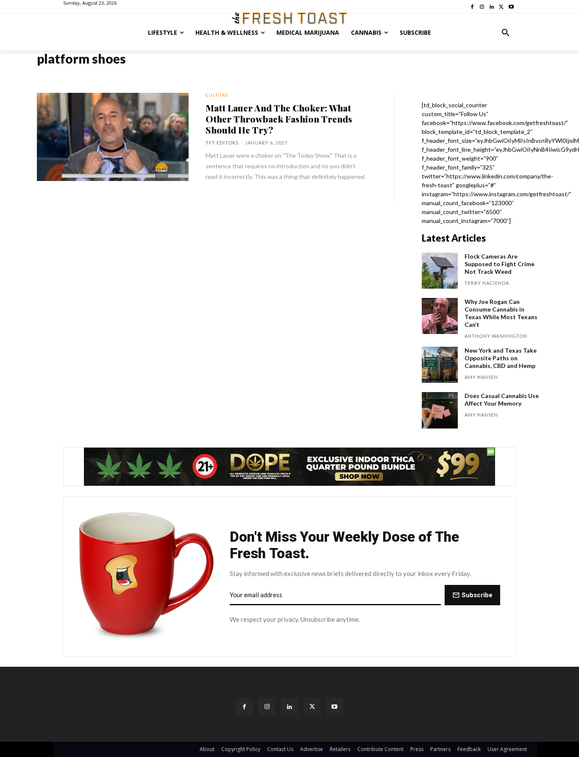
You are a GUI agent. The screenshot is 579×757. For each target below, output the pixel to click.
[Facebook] (244, 706)
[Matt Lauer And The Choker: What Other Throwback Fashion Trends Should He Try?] (113, 137)
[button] (505, 32)
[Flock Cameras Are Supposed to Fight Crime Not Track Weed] (440, 271)
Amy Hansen (481, 377)
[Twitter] (312, 706)
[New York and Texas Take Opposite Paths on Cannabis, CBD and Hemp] (440, 365)
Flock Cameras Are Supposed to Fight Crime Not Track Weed (499, 264)
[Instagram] (267, 706)
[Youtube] (334, 706)
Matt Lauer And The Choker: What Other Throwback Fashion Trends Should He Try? (279, 119)
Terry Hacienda (487, 283)
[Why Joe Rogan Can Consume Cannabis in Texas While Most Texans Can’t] (440, 316)
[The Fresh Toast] (289, 18)
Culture (217, 95)
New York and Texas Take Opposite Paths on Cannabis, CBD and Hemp (501, 358)
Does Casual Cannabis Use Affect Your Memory (502, 399)
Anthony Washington (496, 336)
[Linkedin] (289, 706)
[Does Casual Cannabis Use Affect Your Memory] (440, 410)
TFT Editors (222, 142)
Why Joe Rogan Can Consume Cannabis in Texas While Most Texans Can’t (501, 313)
